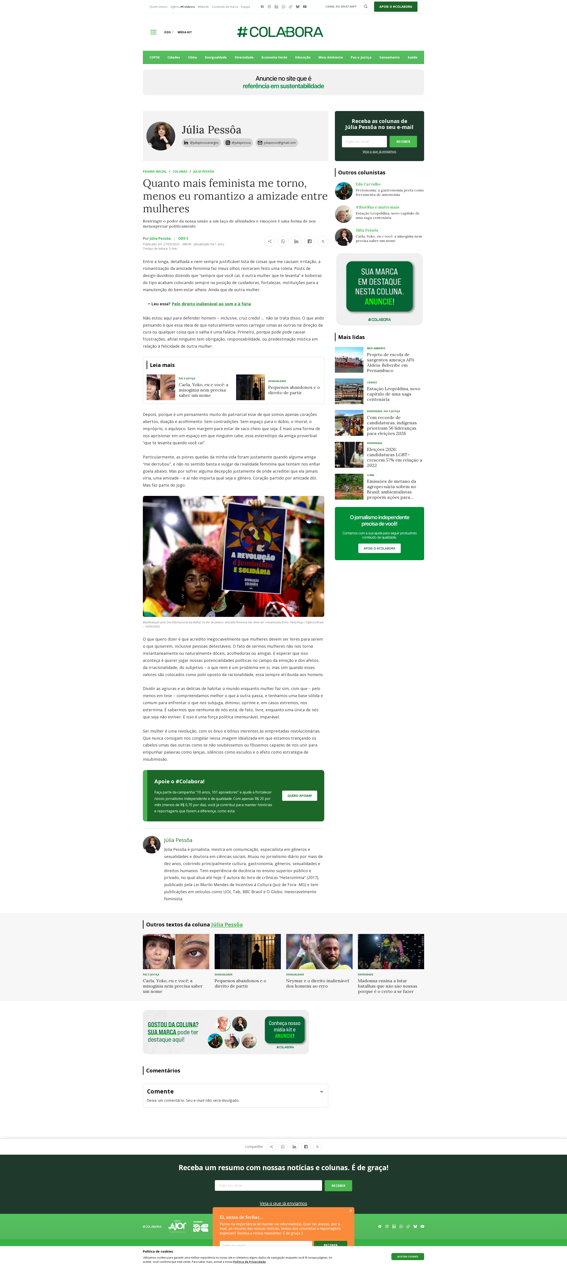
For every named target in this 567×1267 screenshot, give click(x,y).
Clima (192, 57)
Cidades (173, 57)
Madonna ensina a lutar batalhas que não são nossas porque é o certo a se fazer (387, 986)
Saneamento (389, 57)
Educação (303, 57)
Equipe (245, 7)
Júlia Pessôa (212, 129)
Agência (183, 7)
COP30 (154, 57)
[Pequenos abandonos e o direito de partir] (250, 387)
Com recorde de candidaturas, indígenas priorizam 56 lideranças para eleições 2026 (392, 425)
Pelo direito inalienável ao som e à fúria (211, 303)
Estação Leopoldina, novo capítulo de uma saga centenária (393, 394)
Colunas (180, 171)
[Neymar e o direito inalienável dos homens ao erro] (319, 951)
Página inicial (155, 171)
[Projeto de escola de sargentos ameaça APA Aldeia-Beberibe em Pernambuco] (349, 360)
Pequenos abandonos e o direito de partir (294, 389)
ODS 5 (183, 238)
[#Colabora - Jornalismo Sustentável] (280, 32)
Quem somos (158, 7)
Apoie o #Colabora (395, 6)
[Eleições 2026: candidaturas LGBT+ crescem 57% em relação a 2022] (349, 455)
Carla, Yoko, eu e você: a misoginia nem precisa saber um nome (203, 390)
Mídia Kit (203, 7)
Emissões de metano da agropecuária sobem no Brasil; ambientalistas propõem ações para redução (391, 491)
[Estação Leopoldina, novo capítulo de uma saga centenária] (349, 391)
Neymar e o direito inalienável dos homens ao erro (317, 983)
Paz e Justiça (361, 57)
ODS (167, 32)
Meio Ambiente (330, 57)
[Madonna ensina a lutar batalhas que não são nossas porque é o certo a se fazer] (391, 951)
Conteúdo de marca (225, 7)
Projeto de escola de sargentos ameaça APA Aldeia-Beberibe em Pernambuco (390, 362)
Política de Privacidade (249, 1262)
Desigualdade (216, 57)
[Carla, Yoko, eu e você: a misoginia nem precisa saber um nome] (161, 387)
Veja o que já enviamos (379, 151)
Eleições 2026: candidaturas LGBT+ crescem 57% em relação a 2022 (394, 457)
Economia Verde (274, 57)
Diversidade (244, 57)
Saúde (412, 57)
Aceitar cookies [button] (407, 1256)
